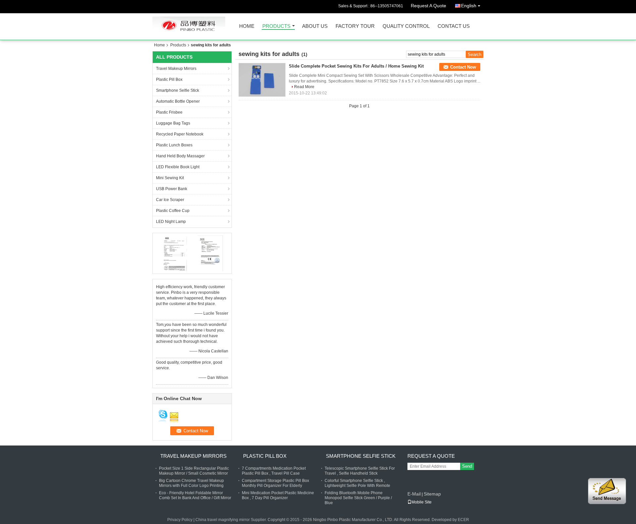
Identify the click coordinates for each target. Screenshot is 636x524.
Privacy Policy (179, 519)
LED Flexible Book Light (177, 167)
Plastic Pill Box (169, 79)
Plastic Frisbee (169, 112)
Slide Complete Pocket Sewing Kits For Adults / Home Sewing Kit (356, 66)
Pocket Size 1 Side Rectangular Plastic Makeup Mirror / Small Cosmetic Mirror (194, 471)
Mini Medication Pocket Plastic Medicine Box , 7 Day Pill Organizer (278, 495)
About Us (315, 26)
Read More (304, 86)
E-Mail (414, 494)
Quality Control (406, 26)
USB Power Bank (171, 188)
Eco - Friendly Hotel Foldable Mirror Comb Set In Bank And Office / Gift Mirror (195, 495)
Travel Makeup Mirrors (176, 68)
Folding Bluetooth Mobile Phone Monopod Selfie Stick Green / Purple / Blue (358, 498)
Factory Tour (355, 26)
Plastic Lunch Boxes (174, 145)
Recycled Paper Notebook (179, 134)
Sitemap (432, 494)
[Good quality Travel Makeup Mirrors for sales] (174, 253)
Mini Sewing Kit (170, 178)
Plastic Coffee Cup (172, 210)
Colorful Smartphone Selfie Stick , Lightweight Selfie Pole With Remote (357, 483)
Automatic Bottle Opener (178, 101)
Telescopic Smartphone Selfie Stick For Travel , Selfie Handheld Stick (360, 471)
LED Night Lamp (171, 221)
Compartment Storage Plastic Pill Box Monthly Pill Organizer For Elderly (275, 483)
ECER (463, 519)
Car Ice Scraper (170, 199)
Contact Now (463, 67)
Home (246, 26)
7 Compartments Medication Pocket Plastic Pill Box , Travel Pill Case (274, 471)
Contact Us (454, 26)
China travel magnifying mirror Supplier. (231, 519)
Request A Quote (428, 5)
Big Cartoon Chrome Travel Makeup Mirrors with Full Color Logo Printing (191, 483)
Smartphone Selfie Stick (177, 90)
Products (276, 26)
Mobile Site (421, 502)
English (468, 5)
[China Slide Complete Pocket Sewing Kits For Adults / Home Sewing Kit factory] (262, 80)
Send (467, 466)
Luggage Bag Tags (173, 123)
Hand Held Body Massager (180, 156)
